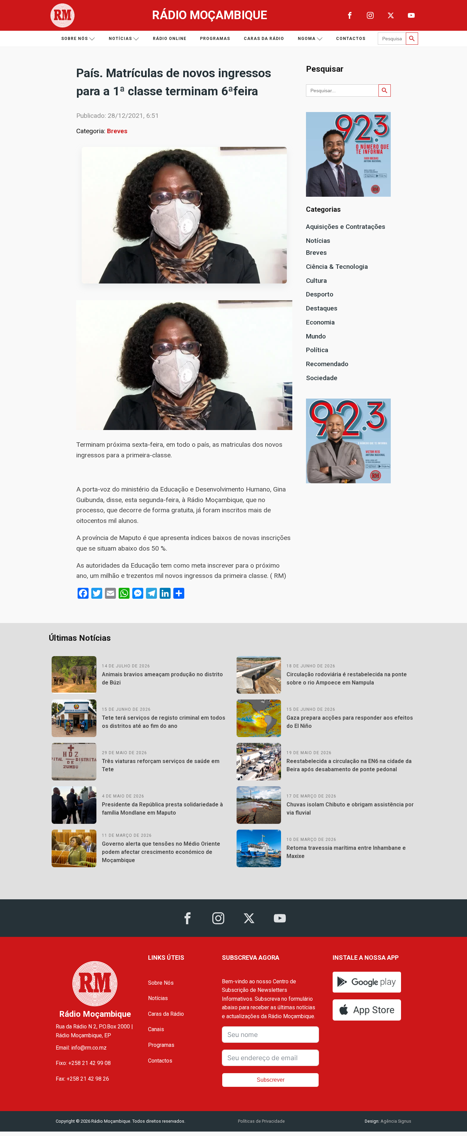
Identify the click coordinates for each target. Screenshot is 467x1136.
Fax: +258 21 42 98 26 (82, 1079)
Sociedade (321, 378)
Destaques (321, 308)
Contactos (350, 38)
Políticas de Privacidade (261, 1121)
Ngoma (307, 38)
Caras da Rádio (264, 38)
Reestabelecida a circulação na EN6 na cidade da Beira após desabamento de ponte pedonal (349, 765)
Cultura (316, 281)
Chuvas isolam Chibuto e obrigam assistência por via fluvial (350, 808)
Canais (156, 1029)
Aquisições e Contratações (345, 227)
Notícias (120, 38)
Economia (320, 322)
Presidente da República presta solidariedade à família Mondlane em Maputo (162, 808)
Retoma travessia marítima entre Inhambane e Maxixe (346, 852)
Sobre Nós (161, 983)
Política (317, 350)
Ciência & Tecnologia (337, 267)
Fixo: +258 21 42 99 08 (83, 1063)
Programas (215, 38)
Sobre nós (74, 38)
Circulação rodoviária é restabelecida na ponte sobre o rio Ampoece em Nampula (346, 678)
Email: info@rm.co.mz (81, 1047)
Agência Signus (395, 1121)
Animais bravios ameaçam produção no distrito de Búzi (162, 678)
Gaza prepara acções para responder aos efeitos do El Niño (349, 722)
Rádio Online (169, 38)
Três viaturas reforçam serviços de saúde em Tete (160, 765)
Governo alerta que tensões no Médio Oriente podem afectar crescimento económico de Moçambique (161, 852)
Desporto (319, 294)
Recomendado (327, 364)
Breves (117, 131)
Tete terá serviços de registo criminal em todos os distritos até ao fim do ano (163, 722)
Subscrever (270, 1080)
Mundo (316, 336)
